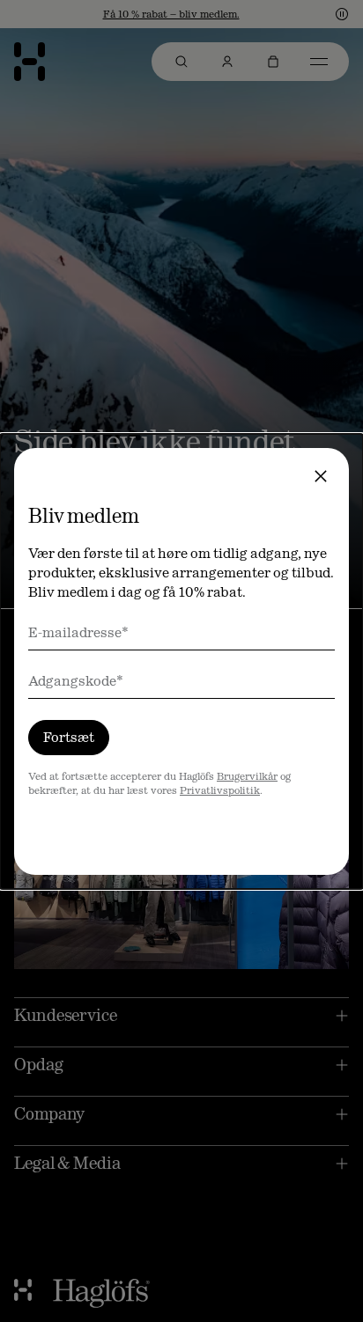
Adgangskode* (75, 680)
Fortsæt (68, 737)
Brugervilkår (247, 776)
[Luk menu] (321, 476)
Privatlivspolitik (220, 790)
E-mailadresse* (78, 632)
